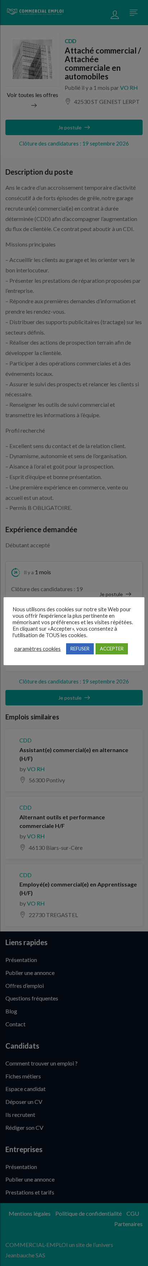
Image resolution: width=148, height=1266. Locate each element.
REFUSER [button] (79, 649)
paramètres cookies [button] (37, 649)
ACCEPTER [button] (112, 649)
